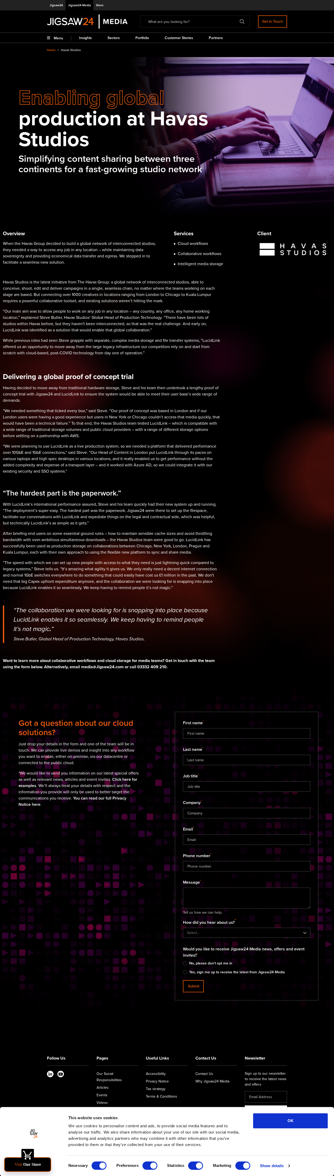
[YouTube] (60, 1074)
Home (51, 50)
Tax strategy (155, 1089)
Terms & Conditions (161, 1096)
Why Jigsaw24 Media (212, 1081)
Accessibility (156, 1073)
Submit (193, 986)
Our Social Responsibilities (109, 1077)
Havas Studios (71, 50)
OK (291, 1120)
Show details (272, 1165)
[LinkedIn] (50, 1074)
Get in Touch (272, 21)
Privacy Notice (157, 1081)
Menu (58, 38)
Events (102, 1095)
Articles (103, 1087)
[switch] (149, 1165)
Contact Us (204, 1073)
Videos (102, 1102)
